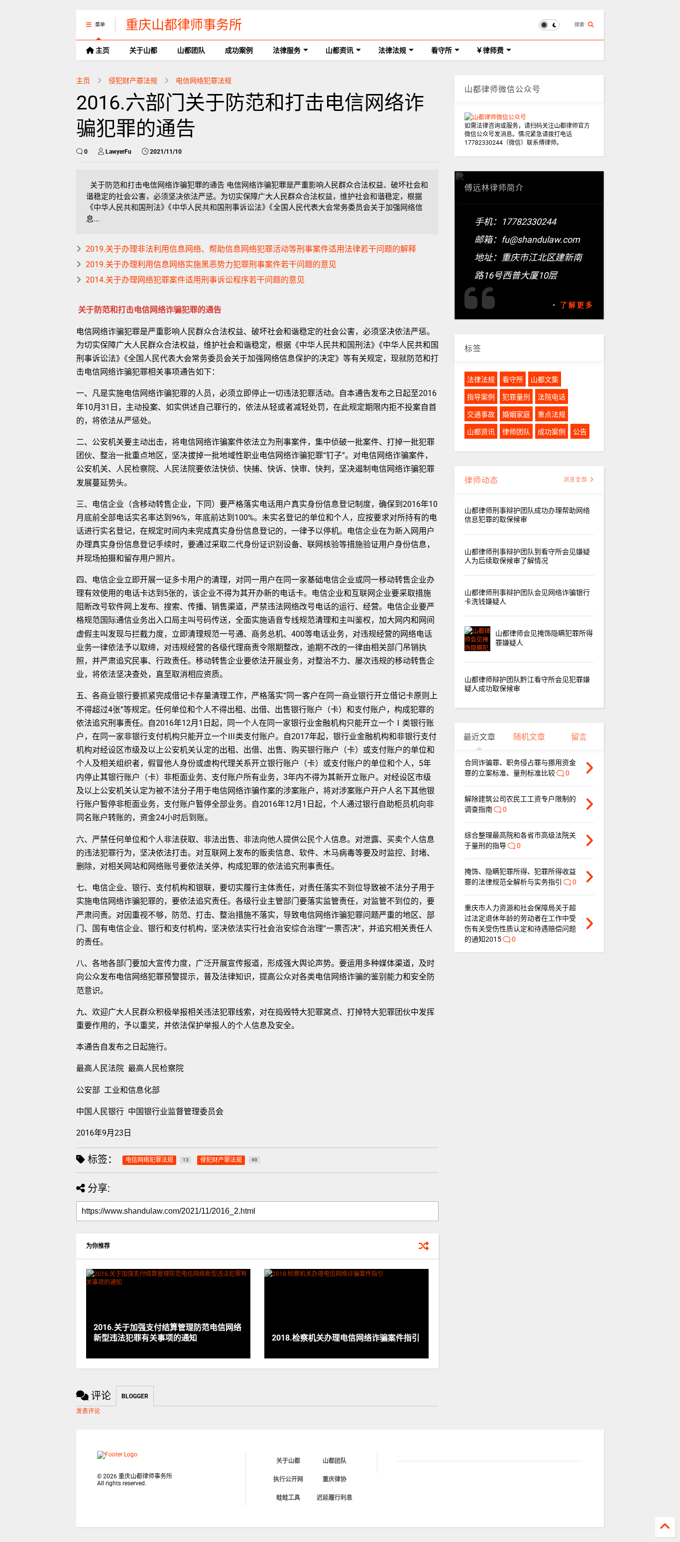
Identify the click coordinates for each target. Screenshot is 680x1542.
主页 (102, 50)
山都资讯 (339, 50)
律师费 (492, 50)
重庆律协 (334, 1479)
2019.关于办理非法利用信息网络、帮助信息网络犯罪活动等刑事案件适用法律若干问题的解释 (251, 249)
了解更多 (577, 305)
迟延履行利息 (334, 1497)
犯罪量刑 (516, 397)
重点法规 (552, 414)
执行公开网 (288, 1479)
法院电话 (552, 397)
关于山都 (143, 50)
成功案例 (239, 50)
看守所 (441, 50)
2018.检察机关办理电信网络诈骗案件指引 (346, 1338)
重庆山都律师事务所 (183, 24)
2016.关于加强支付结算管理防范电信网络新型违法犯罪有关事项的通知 (167, 1333)
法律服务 (287, 50)
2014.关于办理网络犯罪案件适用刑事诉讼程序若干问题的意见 (195, 280)
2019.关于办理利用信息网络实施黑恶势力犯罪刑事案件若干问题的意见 (211, 264)
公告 (580, 432)
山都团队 (191, 50)
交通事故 (481, 414)
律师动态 (481, 480)
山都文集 (545, 380)
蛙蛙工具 (288, 1497)
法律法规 (392, 50)
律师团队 (516, 432)
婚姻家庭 (516, 414)
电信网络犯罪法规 (203, 81)
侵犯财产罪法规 (133, 81)
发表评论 (88, 1411)
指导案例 (481, 397)
